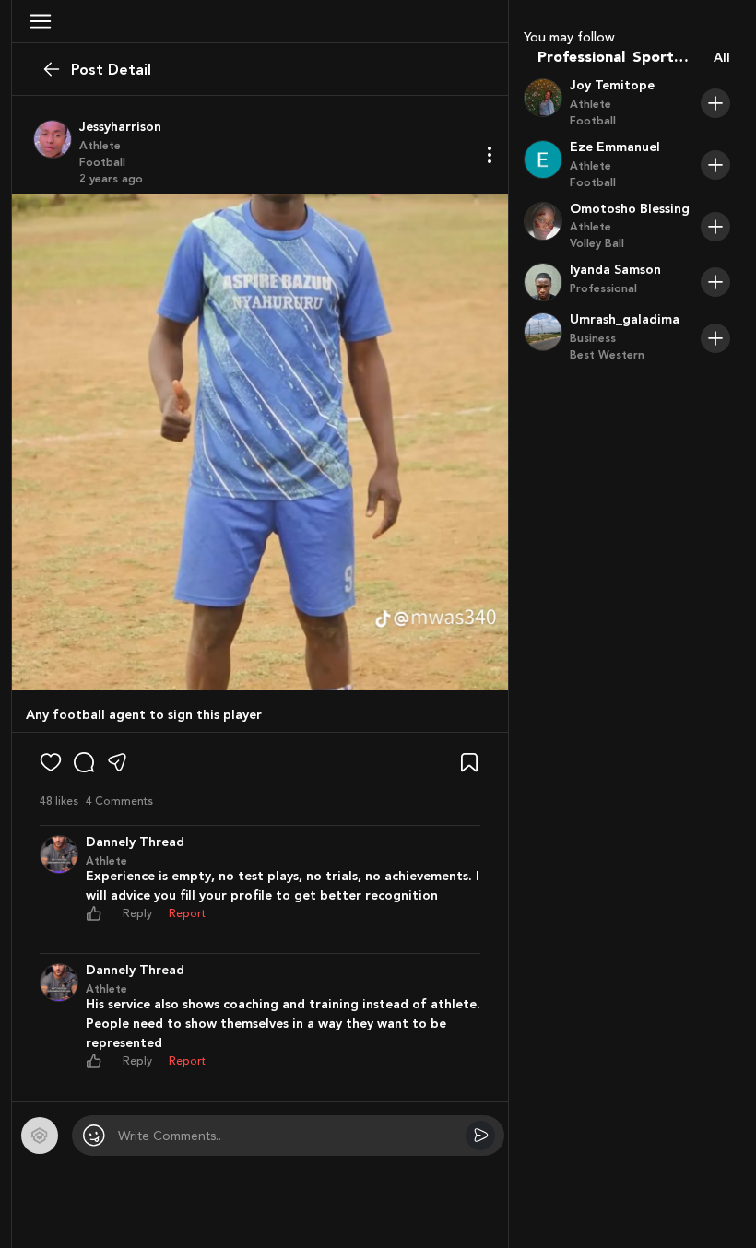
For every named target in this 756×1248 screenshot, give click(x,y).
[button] (40, 21)
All (722, 57)
